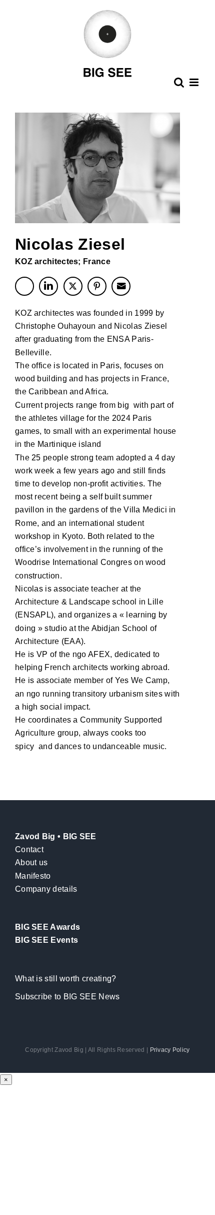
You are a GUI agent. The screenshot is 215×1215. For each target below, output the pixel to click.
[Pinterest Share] (97, 286)
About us (31, 862)
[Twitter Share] (73, 286)
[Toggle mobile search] (179, 82)
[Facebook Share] (24, 286)
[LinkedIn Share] (48, 286)
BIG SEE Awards (47, 927)
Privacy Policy (170, 1049)
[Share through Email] (121, 286)
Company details (46, 889)
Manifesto (33, 876)
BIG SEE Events (46, 940)
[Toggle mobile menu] (195, 82)
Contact (29, 849)
